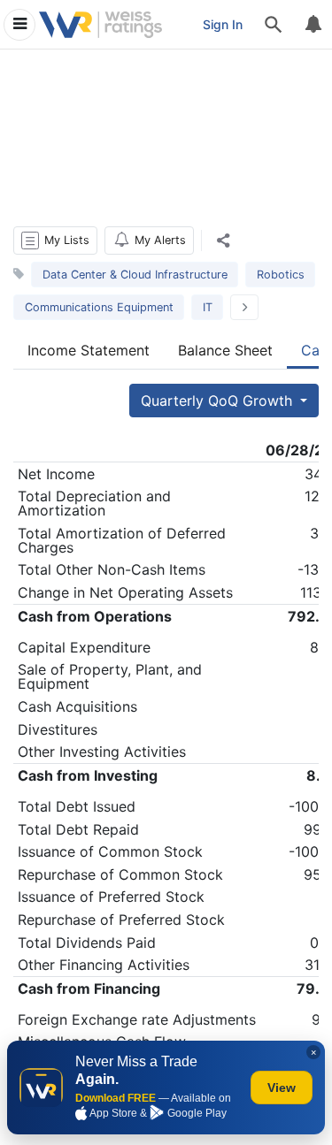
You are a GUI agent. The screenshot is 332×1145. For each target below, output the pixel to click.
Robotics (281, 274)
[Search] (274, 25)
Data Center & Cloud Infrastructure (135, 274)
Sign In (223, 24)
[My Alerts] (312, 25)
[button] (55, 240)
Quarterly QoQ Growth (219, 400)
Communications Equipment (99, 307)
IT (207, 307)
